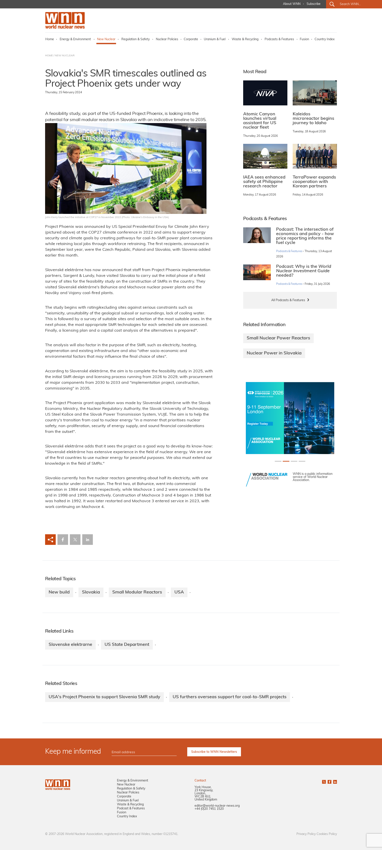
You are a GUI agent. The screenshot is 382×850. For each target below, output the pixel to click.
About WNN (291, 4)
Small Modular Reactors (137, 592)
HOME (49, 55)
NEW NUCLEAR (64, 55)
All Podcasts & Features (288, 300)
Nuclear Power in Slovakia (274, 353)
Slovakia (91, 592)
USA (179, 592)
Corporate (191, 39)
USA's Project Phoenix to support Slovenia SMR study (104, 697)
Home (49, 39)
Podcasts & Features (279, 39)
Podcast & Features (131, 808)
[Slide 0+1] (278, 461)
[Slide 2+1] (294, 461)
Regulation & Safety (135, 39)
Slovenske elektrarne (70, 645)
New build (59, 592)
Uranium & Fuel (214, 39)
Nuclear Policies (167, 39)
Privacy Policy (306, 834)
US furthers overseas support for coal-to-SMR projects (229, 697)
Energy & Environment (75, 39)
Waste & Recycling (245, 39)
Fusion (304, 39)
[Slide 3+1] (302, 461)
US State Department (127, 645)
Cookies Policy (327, 834)
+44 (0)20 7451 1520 (209, 809)
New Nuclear (106, 39)
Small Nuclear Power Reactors (278, 338)
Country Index (324, 39)
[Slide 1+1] (286, 461)
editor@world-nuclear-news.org (217, 806)
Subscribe (314, 4)
